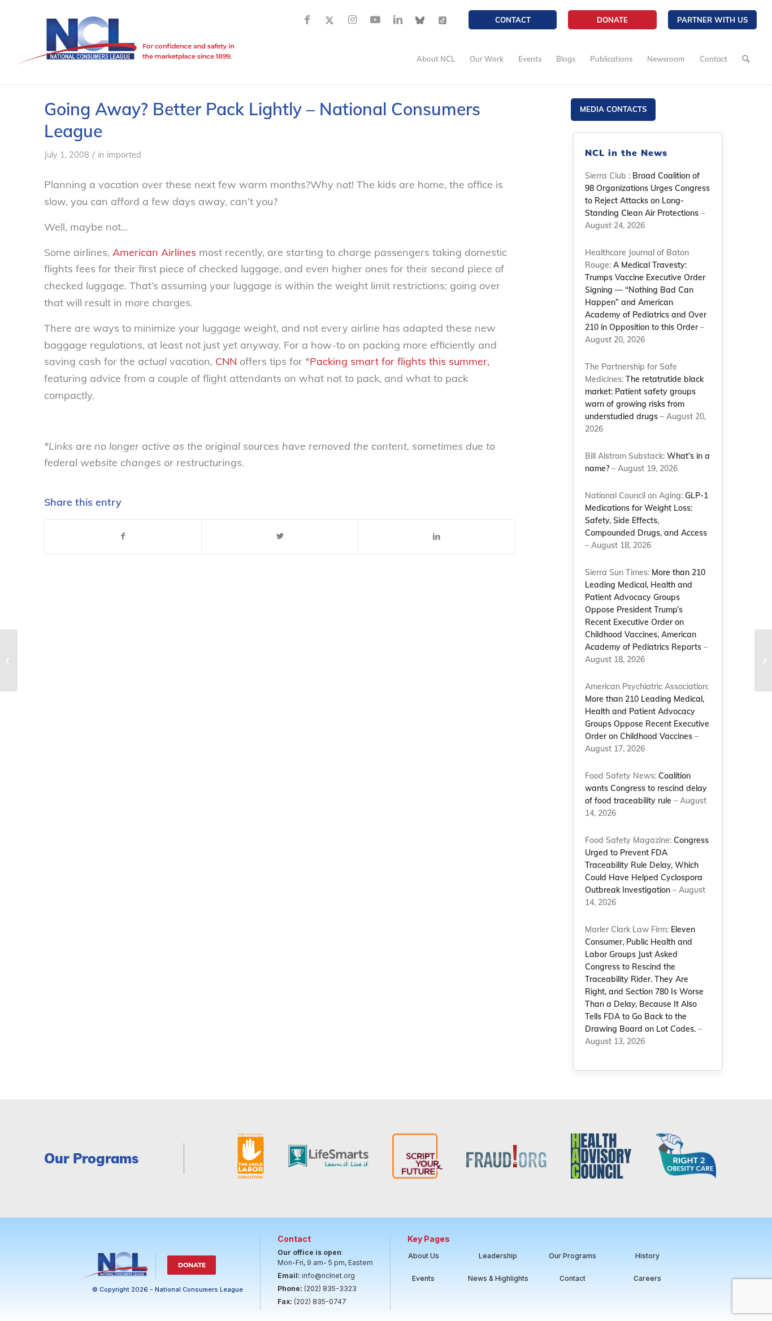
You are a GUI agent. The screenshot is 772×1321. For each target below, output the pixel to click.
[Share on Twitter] (280, 537)
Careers (647, 1278)
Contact (513, 19)
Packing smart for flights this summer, (399, 361)
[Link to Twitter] (330, 19)
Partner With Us (712, 19)
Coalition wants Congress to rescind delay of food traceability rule (646, 788)
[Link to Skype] (420, 19)
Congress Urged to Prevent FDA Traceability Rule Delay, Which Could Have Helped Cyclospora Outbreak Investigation (647, 865)
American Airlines (154, 252)
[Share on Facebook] (123, 537)
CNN (226, 361)
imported (124, 154)
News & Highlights (498, 1278)
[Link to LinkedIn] (397, 19)
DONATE (612, 19)
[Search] (746, 58)
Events (423, 1278)
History (647, 1256)
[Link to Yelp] (443, 19)
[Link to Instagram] (352, 19)
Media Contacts (613, 109)
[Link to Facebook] (307, 19)
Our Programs (572, 1256)
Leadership (498, 1256)
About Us (423, 1256)
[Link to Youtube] (375, 19)
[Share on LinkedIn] (436, 537)
